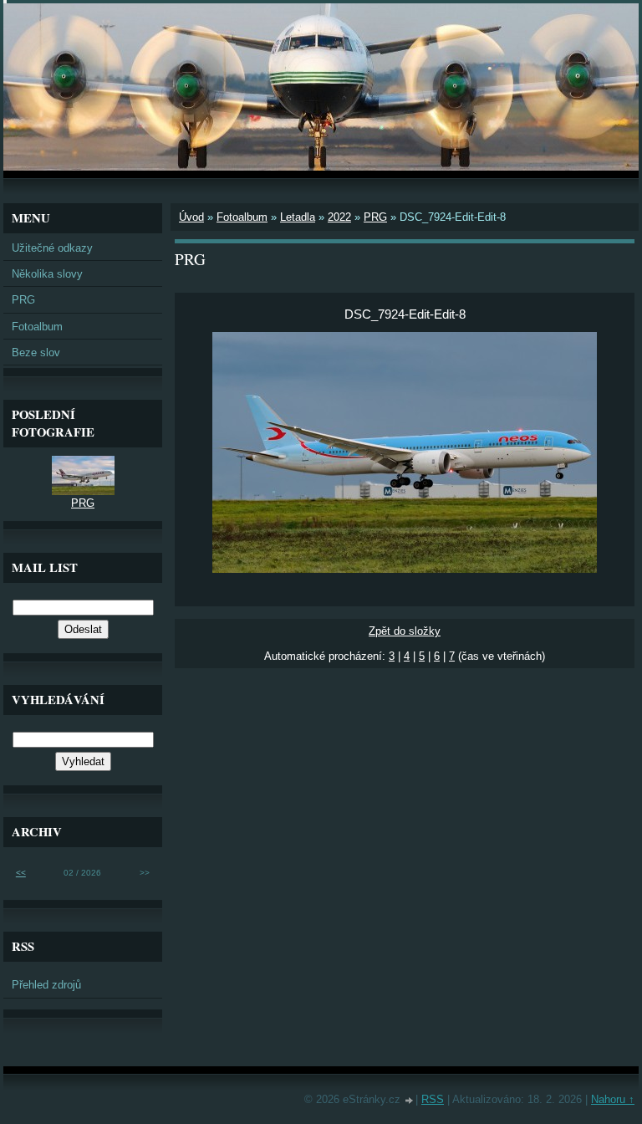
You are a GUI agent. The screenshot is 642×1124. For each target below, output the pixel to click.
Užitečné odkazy (52, 248)
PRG (375, 217)
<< (21, 872)
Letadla (297, 217)
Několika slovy (47, 274)
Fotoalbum (242, 217)
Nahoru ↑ (612, 1099)
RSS (432, 1099)
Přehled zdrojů (46, 984)
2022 (339, 217)
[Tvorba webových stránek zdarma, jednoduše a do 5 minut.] (409, 1101)
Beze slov (36, 352)
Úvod (191, 217)
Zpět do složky (405, 631)
